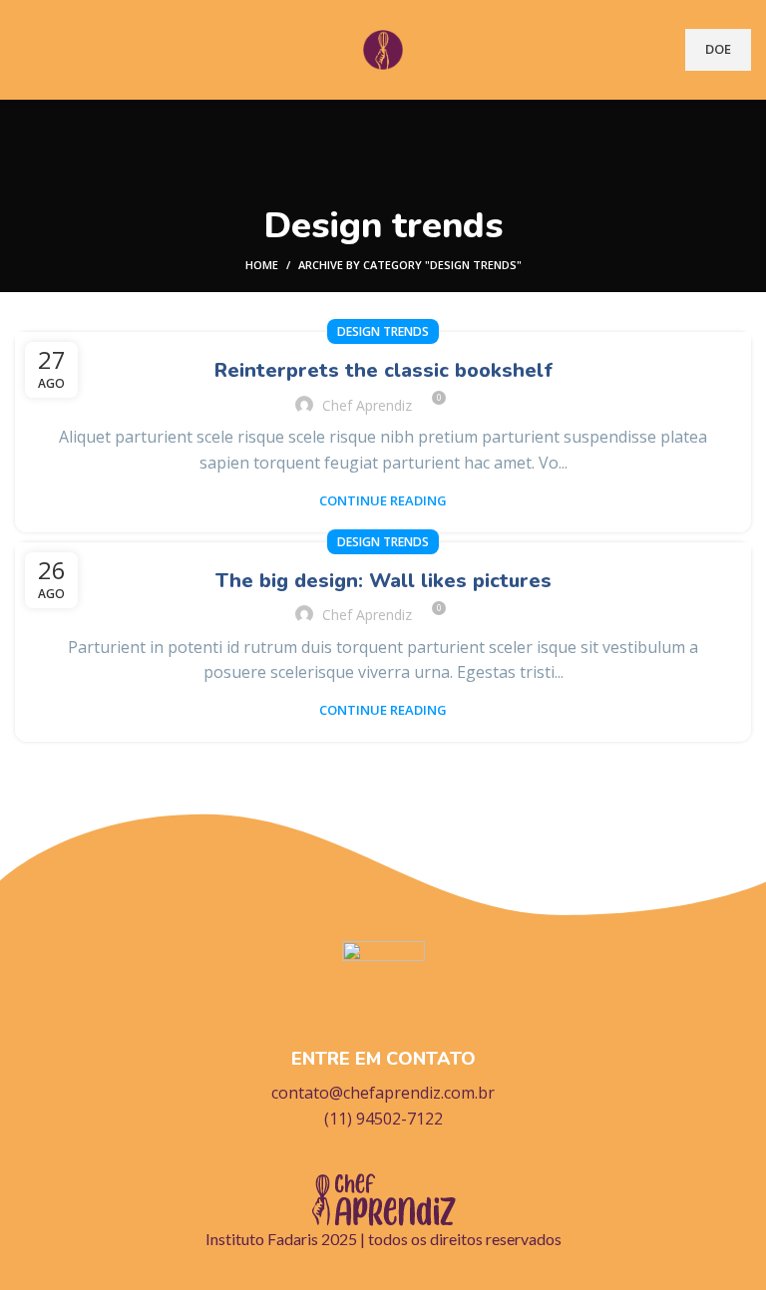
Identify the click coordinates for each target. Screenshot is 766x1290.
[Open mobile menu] (23, 50)
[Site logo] (383, 48)
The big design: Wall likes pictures (383, 580)
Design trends (383, 331)
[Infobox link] (383, 1036)
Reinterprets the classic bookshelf (383, 370)
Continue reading (383, 500)
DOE (718, 49)
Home (261, 264)
